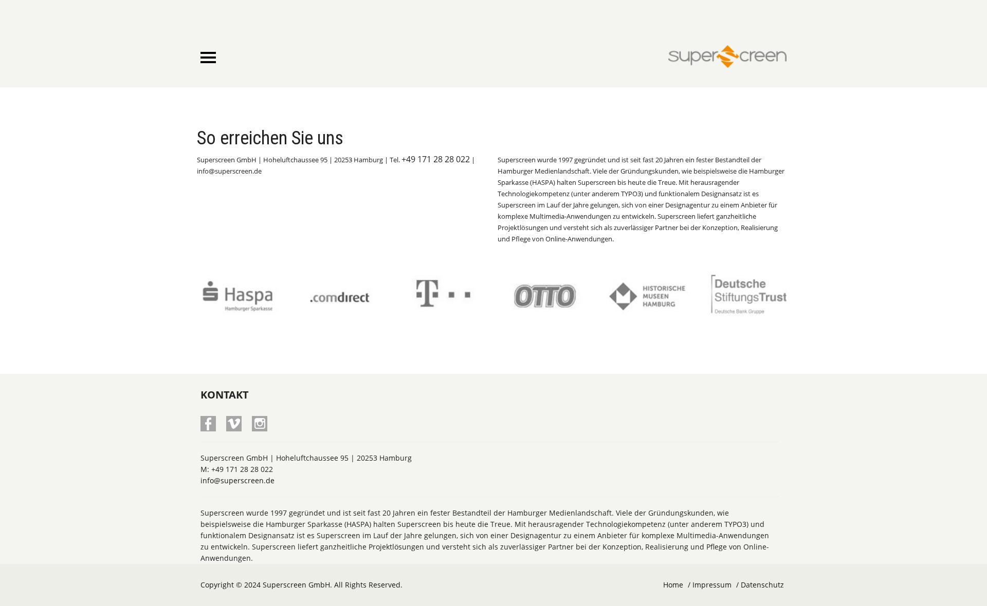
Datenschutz (762, 585)
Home (673, 585)
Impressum (712, 585)
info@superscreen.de (237, 480)
